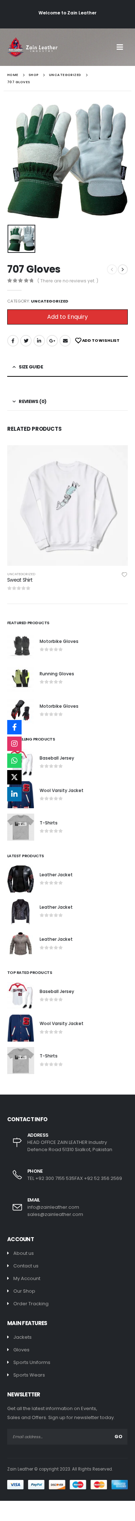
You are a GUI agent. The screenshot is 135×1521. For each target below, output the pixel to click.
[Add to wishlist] (124, 574)
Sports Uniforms (31, 1362)
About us (23, 1253)
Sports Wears (29, 1375)
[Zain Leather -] (32, 47)
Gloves (21, 1349)
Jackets (22, 1337)
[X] (14, 777)
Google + (52, 340)
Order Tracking (31, 1303)
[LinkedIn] (14, 794)
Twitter (26, 340)
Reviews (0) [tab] (32, 401)
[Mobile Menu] (122, 47)
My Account (26, 1278)
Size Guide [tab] (31, 366)
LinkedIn (39, 340)
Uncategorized (49, 301)
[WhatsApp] (14, 760)
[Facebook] (14, 727)
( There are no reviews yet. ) (67, 281)
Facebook (13, 340)
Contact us (26, 1265)
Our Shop (24, 1291)
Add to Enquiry (67, 317)
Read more (115, 457)
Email (65, 340)
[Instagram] (14, 744)
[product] (67, 505)
